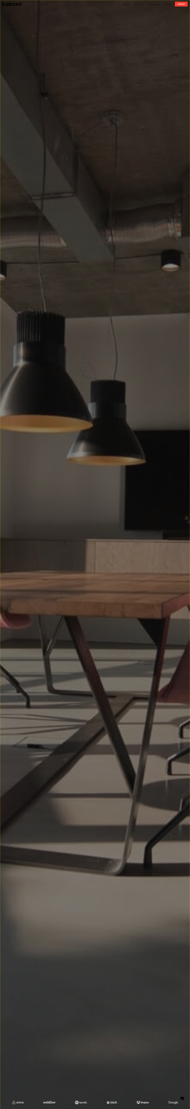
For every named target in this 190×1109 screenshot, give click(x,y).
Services (139, 4)
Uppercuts (154, 4)
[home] (13, 4)
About (168, 4)
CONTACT (181, 4)
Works (126, 4)
